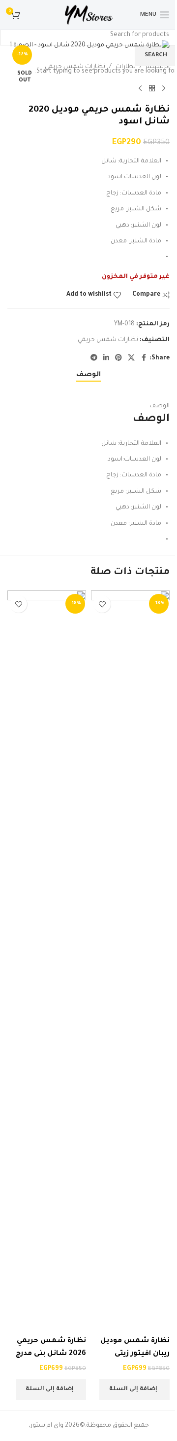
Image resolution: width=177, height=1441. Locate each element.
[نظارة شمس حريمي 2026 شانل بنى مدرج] (46, 961)
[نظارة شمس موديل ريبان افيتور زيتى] (130, 961)
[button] (134, 1389)
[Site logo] (88, 15)
